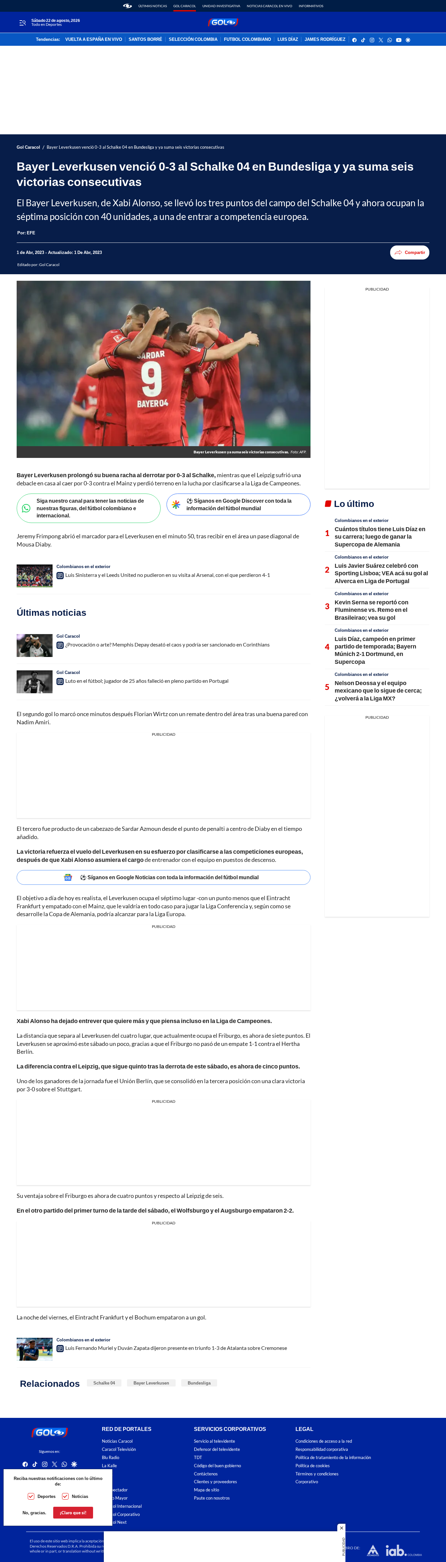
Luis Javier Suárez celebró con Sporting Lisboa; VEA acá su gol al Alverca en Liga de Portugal (381, 573)
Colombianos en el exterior (83, 566)
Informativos (311, 6)
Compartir (415, 252)
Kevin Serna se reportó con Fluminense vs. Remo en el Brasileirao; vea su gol (371, 609)
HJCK (107, 1474)
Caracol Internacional (122, 1506)
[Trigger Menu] (22, 22)
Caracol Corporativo (121, 1514)
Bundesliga (199, 1383)
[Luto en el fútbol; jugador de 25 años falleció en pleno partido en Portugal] (35, 681)
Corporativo (306, 1482)
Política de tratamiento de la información (333, 1457)
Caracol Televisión (119, 1450)
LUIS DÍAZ (288, 39)
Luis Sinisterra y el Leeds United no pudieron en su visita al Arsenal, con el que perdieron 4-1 (167, 575)
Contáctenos (206, 1474)
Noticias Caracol (117, 1441)
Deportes (47, 1496)
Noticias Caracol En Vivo (269, 6)
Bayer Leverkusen (151, 1383)
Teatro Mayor (115, 1498)
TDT (198, 1457)
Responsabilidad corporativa (321, 1450)
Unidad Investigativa (221, 6)
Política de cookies (312, 1466)
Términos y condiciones (317, 1474)
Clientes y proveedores (215, 1482)
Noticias (80, 1496)
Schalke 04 (104, 1383)
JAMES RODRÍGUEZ (325, 39)
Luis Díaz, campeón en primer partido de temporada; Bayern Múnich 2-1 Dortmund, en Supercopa (375, 650)
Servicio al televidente (214, 1441)
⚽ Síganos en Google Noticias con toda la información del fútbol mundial (169, 877)
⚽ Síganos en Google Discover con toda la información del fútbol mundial (239, 504)
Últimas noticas (152, 6)
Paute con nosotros (212, 1498)
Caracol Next (114, 1522)
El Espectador (115, 1490)
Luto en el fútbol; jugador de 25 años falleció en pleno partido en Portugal (147, 681)
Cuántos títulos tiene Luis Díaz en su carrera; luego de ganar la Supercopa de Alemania (380, 536)
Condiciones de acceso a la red (323, 1441)
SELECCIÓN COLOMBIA (193, 39)
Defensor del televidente (217, 1450)
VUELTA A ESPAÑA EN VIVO (93, 39)
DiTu (106, 1482)
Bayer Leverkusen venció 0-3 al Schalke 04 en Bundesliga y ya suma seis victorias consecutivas (135, 147)
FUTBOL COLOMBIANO (247, 39)
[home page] (127, 5)
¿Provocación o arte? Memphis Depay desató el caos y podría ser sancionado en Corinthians (167, 644)
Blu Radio (110, 1457)
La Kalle (109, 1466)
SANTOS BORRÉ (145, 39)
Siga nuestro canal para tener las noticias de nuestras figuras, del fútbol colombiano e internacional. (90, 507)
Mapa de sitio (206, 1490)
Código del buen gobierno (217, 1466)
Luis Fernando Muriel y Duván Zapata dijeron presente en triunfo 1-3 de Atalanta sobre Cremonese (176, 1348)
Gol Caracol (184, 6)
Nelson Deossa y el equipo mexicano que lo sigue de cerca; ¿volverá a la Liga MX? (378, 690)
